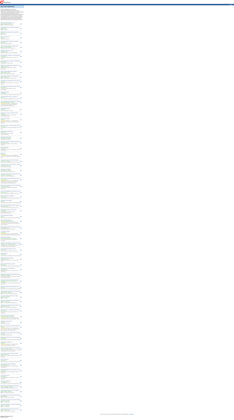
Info (11, 416)
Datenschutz (7, 416)
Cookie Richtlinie (131, 414)
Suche (231, 4)
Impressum (2, 416)
